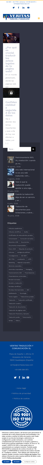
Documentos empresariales (17, 245)
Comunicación (13, 238)
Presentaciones (29, 273)
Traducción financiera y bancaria (19, 314)
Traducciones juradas (27, 296)
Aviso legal (21, 388)
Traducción (12, 300)
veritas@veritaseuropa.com (22, 3)
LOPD (29, 259)
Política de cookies (22, 398)
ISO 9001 (24, 256)
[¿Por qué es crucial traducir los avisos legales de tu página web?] (11, 38)
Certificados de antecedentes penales (21, 235)
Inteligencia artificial (23, 252)
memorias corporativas (16, 269)
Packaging (29, 269)
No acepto (17, 461)
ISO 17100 (11, 259)
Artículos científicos (15, 232)
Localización (21, 259)
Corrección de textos (26, 238)
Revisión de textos (14, 279)
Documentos (25, 242)
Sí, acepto (6, 461)
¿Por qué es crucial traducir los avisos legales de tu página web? (11, 59)
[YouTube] (28, 377)
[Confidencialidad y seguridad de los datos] (11, 93)
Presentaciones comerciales (17, 276)
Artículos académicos (15, 228)
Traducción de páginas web (17, 310)
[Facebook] (19, 377)
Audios (26, 232)
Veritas (11, 320)
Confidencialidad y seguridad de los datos (11, 89)
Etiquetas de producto (26, 249)
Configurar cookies (29, 461)
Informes (11, 252)
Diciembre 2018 (13, 242)
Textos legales (13, 296)
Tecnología (23, 293)
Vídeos (18, 320)
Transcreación (26, 317)
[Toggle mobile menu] (39, 18)
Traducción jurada (14, 317)
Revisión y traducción (15, 283)
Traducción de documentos (17, 307)
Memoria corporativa (15, 266)
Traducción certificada (25, 300)
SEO (28, 290)
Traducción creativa (15, 303)
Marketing (12, 262)
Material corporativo (24, 262)
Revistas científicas (15, 286)
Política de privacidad (21, 393)
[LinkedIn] (23, 377)
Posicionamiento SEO (15, 273)
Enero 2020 (12, 249)
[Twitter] (15, 377)
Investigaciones (13, 256)
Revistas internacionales (16, 290)
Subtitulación (13, 293)
